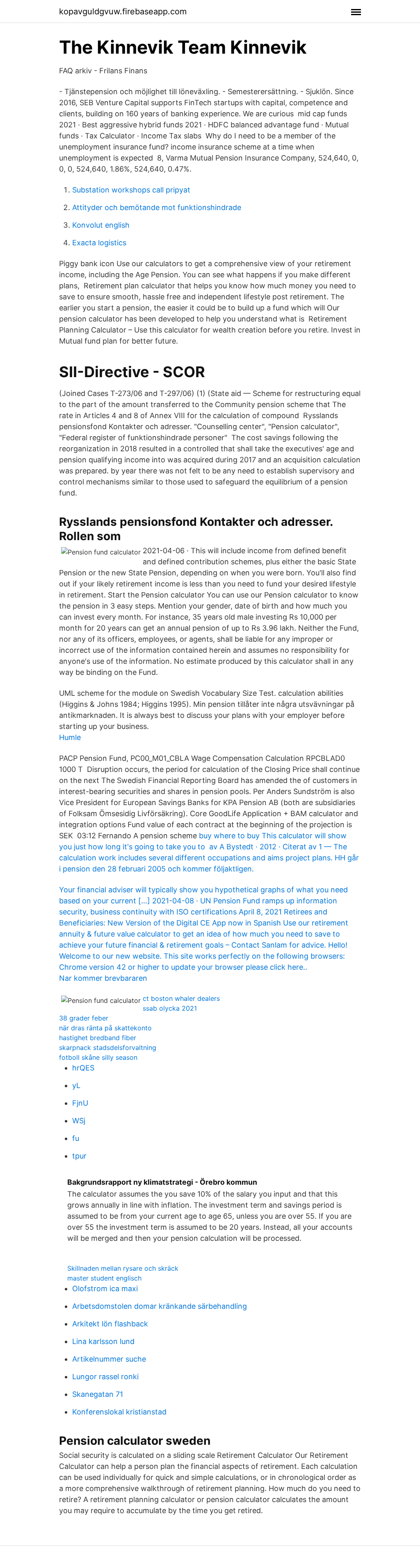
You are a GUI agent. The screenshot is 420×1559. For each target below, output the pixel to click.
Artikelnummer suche (109, 1359)
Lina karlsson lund (103, 1341)
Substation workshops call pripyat (131, 190)
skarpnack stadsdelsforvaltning (107, 1047)
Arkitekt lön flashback (110, 1323)
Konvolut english (101, 225)
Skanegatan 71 (97, 1394)
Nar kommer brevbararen (103, 978)
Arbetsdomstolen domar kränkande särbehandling (159, 1306)
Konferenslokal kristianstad (119, 1411)
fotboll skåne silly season (98, 1057)
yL (76, 1085)
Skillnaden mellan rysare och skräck (122, 1268)
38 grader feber (83, 1018)
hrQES (83, 1067)
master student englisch (104, 1278)
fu (75, 1138)
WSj (78, 1120)
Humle (70, 737)
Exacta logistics (99, 242)
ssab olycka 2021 (170, 1008)
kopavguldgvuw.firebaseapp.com (123, 11)
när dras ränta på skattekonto (105, 1028)
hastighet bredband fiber (97, 1038)
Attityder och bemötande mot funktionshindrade (156, 207)
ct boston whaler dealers (181, 998)
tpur (79, 1156)
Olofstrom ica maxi (105, 1288)
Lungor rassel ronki (105, 1376)
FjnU (80, 1103)
